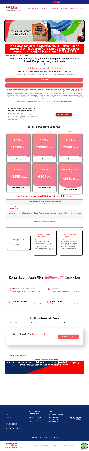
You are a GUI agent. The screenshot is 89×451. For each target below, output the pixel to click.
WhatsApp (56, 2)
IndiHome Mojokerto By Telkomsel (44, 68)
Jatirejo (54, 212)
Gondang (48, 212)
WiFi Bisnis (35, 8)
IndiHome (30, 101)
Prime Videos (79, 8)
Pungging (50, 213)
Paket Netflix (54, 8)
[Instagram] (20, 428)
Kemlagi (64, 212)
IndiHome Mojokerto (68, 336)
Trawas (64, 213)
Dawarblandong (30, 212)
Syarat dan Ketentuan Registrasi (17, 355)
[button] (44, 355)
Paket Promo (63, 8)
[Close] (86, 2)
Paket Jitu (71, 8)
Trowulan (43, 215)
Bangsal (23, 212)
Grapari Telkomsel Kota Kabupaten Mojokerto (41, 201)
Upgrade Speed (14, 208)
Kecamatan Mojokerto (11, 212)
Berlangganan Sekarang (18, 158)
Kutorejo (23, 213)
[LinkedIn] (14, 428)
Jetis (59, 212)
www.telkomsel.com (10, 417)
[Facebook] (7, 428)
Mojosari (36, 213)
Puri (55, 213)
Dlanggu (38, 212)
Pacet (45, 213)
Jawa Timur (58, 201)
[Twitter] (10, 428)
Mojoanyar (30, 213)
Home (28, 8)
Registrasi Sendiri (44, 8)
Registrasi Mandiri (14, 206)
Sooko (59, 213)
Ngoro (41, 213)
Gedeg (43, 212)
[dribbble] (17, 428)
